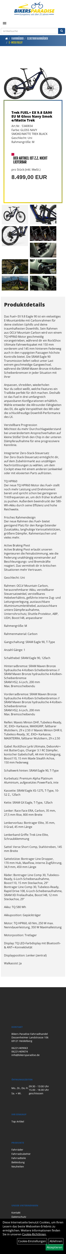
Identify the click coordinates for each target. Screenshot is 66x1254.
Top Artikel (17, 1121)
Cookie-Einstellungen (32, 1241)
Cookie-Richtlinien (34, 1234)
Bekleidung (18, 1162)
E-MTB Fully (16, 42)
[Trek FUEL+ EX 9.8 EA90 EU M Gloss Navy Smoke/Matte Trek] (33, 78)
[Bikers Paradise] (34, 9)
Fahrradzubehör (21, 1154)
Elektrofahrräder (37, 38)
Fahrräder (17, 38)
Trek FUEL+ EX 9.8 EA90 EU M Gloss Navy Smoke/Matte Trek (31, 116)
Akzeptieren (54, 1247)
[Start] (6, 38)
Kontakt (15, 1212)
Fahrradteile (18, 1158)
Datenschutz (18, 1216)
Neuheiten (17, 1166)
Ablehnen (56, 1241)
